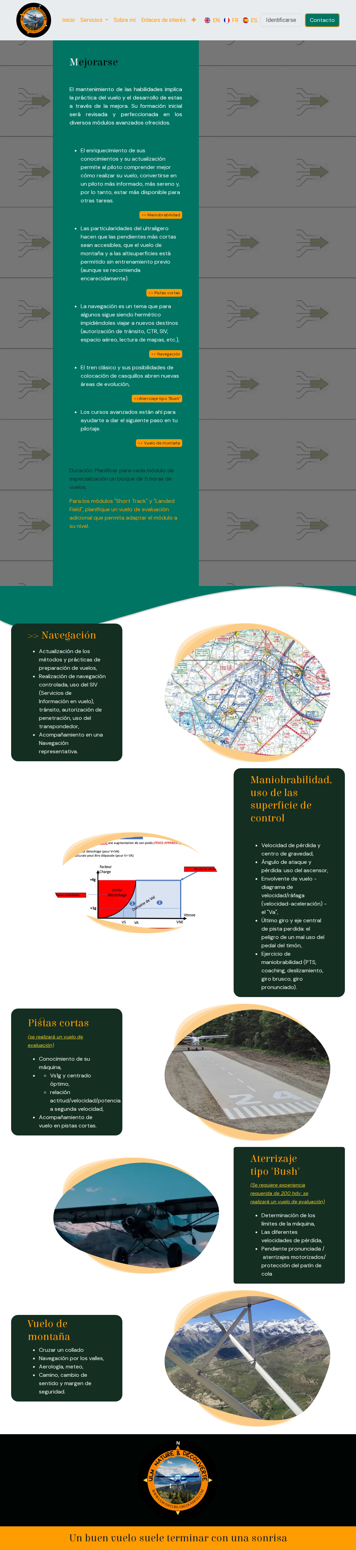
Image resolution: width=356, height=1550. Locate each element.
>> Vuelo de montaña (159, 443)
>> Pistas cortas (164, 293)
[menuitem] (68, 20)
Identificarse (281, 20)
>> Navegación (165, 354)
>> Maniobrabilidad (160, 215)
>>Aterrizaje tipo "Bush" (157, 398)
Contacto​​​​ (322, 20)
